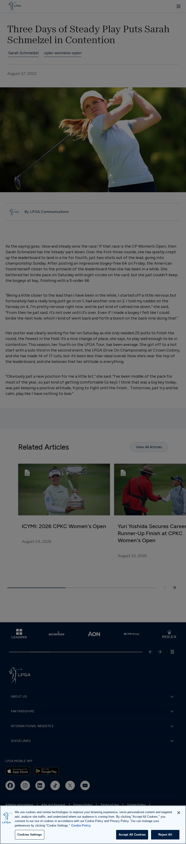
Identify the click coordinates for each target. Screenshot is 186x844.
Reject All (165, 834)
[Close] (179, 813)
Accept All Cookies (132, 834)
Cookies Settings (29, 834)
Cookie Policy (81, 825)
